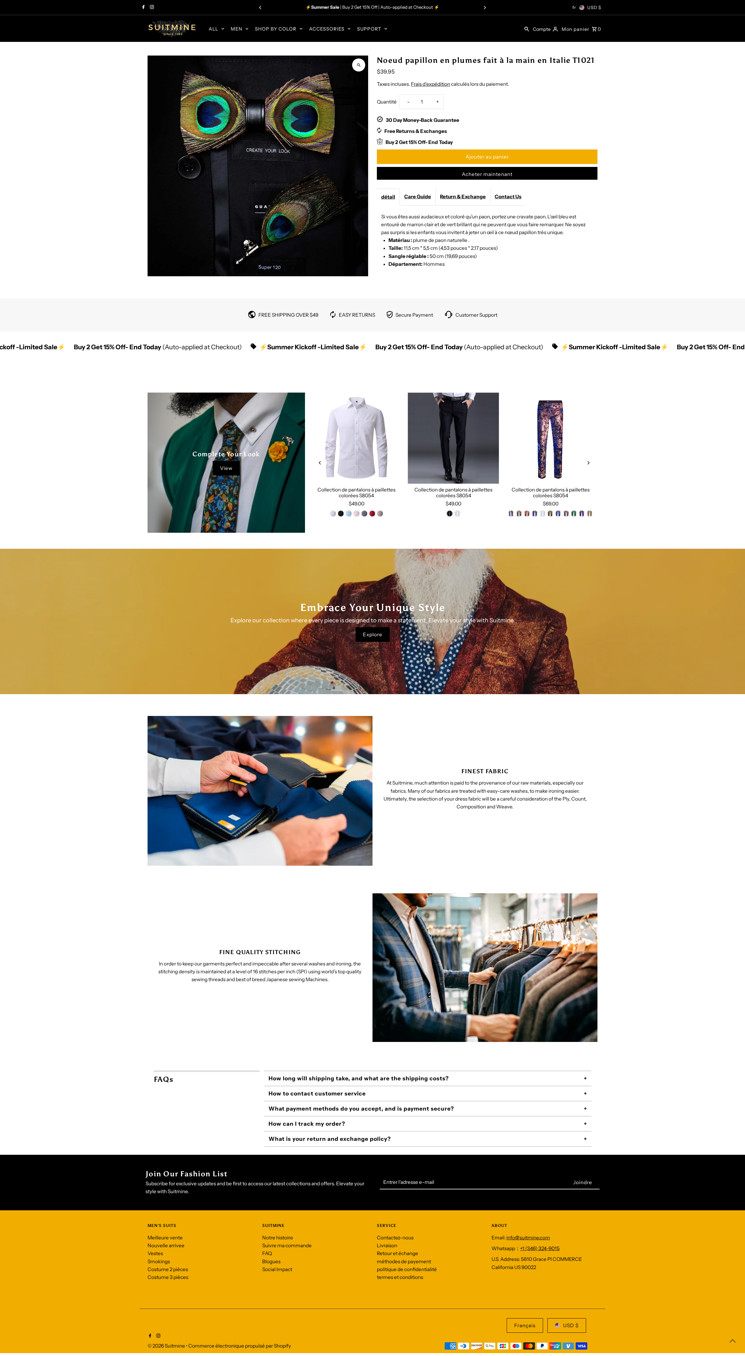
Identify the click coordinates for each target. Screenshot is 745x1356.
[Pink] (356, 513)
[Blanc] (333, 513)
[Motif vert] (574, 513)
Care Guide (417, 196)
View (226, 468)
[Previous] (260, 7)
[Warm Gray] (380, 513)
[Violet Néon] (341, 513)
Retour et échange (397, 1253)
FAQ (267, 1253)
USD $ (594, 7)
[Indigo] (511, 513)
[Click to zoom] (358, 65)
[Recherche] (527, 28)
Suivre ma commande (287, 1245)
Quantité (387, 102)
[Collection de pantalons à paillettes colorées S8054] (356, 438)
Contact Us (508, 196)
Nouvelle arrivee (166, 1245)
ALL (213, 29)
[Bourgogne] (527, 513)
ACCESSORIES (327, 29)
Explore (372, 634)
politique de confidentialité (407, 1269)
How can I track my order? (307, 1123)
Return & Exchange (463, 196)
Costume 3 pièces (168, 1277)
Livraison (387, 1245)
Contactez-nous (395, 1238)
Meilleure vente (165, 1238)
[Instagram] (151, 7)
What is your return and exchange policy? (330, 1139)
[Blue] (349, 513)
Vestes (155, 1253)
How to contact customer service (317, 1093)
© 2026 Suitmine (167, 1346)
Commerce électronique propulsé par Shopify (239, 1346)
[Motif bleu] (558, 513)
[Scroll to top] (732, 1340)
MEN (236, 29)
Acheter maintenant (487, 174)
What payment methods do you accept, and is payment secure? (361, 1108)
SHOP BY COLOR (276, 29)
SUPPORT (369, 29)
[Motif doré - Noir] (551, 513)
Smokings (159, 1261)
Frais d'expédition (430, 84)
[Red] (372, 513)
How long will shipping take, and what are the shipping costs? (359, 1078)
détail (388, 197)
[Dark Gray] (364, 513)
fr (574, 7)
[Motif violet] (582, 513)
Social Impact (277, 1269)
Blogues (271, 1261)
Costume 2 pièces (168, 1269)
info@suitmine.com (528, 1238)
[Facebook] (143, 7)
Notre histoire (277, 1238)
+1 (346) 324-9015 (540, 1248)
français (524, 1325)
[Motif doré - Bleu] (566, 513)
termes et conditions (400, 1277)
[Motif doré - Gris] (590, 513)
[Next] (484, 7)
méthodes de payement (404, 1261)
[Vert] (519, 513)
